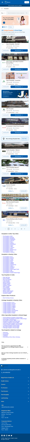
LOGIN (27, 2)
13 (21, 228)
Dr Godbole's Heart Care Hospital (15, 126)
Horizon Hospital (10, 185)
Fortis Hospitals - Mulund (13, 150)
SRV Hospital (9, 108)
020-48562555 (6, 372)
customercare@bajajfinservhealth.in (12, 369)
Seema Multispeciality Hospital (14, 219)
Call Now (10, 191)
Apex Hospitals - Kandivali (13, 80)
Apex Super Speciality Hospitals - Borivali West (15, 62)
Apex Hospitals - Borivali (12, 44)
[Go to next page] (24, 228)
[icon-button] (2, 9)
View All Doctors (18, 50)
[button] (15, 377)
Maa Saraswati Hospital (12, 202)
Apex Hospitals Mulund (12, 167)
